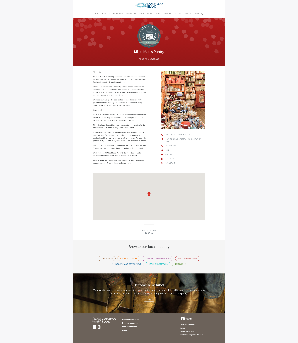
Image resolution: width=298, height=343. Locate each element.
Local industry (145, 14)
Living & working (169, 14)
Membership (118, 14)
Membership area (129, 327)
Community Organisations (158, 258)
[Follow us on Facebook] (94, 328)
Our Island (131, 14)
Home (97, 14)
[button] (149, 194)
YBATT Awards (185, 14)
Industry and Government (128, 264)
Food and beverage (149, 59)
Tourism (179, 264)
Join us (149, 299)
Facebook (169, 159)
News (158, 14)
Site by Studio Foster (187, 331)
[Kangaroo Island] (103, 321)
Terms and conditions (187, 325)
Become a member (130, 323)
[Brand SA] (185, 320)
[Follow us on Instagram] (99, 328)
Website (168, 154)
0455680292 (170, 146)
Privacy (182, 328)
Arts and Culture (128, 258)
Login (197, 14)
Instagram (169, 163)
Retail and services (158, 264)
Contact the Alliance (130, 319)
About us (106, 14)
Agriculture (107, 258)
